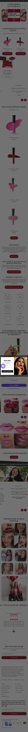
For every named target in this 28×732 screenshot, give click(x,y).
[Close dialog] (26, 358)
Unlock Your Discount (7, 371)
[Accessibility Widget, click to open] (3, 366)
